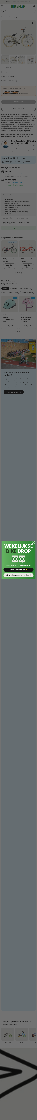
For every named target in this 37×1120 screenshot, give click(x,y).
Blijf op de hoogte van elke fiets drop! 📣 (18, 575)
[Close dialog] (33, 542)
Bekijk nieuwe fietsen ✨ (18, 570)
